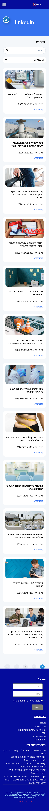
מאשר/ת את (26, 700)
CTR (44, 733)
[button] (4, 4)
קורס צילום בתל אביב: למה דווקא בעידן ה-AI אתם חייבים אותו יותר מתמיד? (27, 194)
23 (6, 666)
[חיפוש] (7, 50)
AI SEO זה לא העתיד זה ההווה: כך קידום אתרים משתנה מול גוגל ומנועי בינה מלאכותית (25, 634)
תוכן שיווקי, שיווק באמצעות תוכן (31, 730)
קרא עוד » (38, 109)
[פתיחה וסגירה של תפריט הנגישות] (6, 19)
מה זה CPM (40, 726)
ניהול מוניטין (40, 739)
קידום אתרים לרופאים (24, 801)
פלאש (43, 722)
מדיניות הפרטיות (20, 700)
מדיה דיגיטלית (39, 736)
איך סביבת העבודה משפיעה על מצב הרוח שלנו (25, 776)
